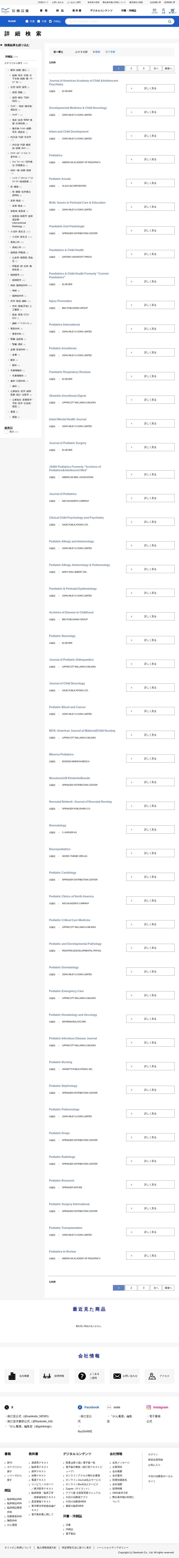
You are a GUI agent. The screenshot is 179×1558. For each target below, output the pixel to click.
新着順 (96, 51)
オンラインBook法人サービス (82, 1484)
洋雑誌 (57, 21)
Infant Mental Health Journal (67, 419)
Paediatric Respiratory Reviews (70, 372)
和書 (32, 21)
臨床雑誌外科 (14, 1503)
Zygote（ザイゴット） (78, 1488)
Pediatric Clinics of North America (71, 896)
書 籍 (44, 10)
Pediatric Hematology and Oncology (73, 1014)
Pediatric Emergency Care (66, 991)
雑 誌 (60, 10)
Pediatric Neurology (62, 635)
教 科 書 (77, 10)
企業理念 (117, 1467)
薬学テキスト (38, 1471)
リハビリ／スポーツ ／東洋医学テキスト (42, 1486)
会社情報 (154, 2)
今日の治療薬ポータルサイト (160, 1479)
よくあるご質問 (74, 2)
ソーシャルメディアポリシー (112, 1547)
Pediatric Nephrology (63, 1085)
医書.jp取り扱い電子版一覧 (80, 1462)
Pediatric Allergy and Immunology (71, 541)
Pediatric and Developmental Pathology (75, 943)
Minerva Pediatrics (61, 754)
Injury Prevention (60, 301)
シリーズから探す (14, 1477)
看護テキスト (38, 1480)
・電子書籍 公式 (153, 1419)
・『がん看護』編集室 (119, 1419)
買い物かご (172, 13)
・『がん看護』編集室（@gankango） (29, 1426)
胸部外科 (12, 1520)
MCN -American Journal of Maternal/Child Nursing (82, 730)
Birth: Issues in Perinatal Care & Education (77, 202)
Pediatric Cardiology (62, 872)
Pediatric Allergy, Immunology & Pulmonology (79, 564)
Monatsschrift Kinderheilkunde (69, 778)
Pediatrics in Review (62, 1251)
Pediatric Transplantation (65, 1227)
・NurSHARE (85, 1429)
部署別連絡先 (119, 1480)
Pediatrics (55, 155)
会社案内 (117, 1475)
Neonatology (57, 825)
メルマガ (154, 13)
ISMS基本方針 (120, 1493)
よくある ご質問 (94, 1376)
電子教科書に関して (42, 1514)
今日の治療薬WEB (76, 1501)
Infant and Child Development (68, 131)
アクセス (164, 1376)
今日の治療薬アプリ (77, 1497)
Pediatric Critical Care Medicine (69, 920)
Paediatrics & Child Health (66, 250)
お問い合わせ (58, 2)
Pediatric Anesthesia (62, 348)
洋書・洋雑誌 (128, 10)
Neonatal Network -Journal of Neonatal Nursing (80, 801)
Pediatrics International (64, 324)
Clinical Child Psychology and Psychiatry (76, 517)
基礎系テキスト (40, 1462)
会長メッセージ (121, 1462)
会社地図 (117, 1484)
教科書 (33, 1454)
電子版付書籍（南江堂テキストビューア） (84, 1469)
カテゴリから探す (14, 1469)
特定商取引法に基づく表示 (76, 1547)
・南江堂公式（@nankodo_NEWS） (28, 1416)
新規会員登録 (155, 1459)
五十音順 (110, 51)
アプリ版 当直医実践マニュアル (83, 1493)
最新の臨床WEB (74, 1506)
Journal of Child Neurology (67, 683)
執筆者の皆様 (93, 2)
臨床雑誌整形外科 (14, 1509)
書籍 (8, 1454)
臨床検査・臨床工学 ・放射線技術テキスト (43, 1495)
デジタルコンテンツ (101, 10)
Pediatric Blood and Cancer (67, 707)
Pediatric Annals (60, 178)
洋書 (44, 21)
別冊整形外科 (14, 1516)
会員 (163, 13)
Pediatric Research (61, 1180)
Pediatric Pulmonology (64, 1109)
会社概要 (24, 1376)
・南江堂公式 (85, 1419)
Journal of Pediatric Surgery (67, 443)
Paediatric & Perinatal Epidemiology (73, 588)
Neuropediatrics (59, 849)
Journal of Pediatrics (63, 493)
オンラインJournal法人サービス (83, 1480)
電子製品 (71, 1533)
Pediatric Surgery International (69, 1204)
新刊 (9, 1462)
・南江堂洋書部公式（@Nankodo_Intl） (30, 1421)
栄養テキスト (38, 1475)
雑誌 (8, 1490)
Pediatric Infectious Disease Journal (73, 1038)
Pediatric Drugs (59, 1133)
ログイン (153, 1454)
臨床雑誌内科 (14, 1499)
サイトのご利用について (18, 1547)
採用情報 (168, 2)
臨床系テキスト (40, 1467)
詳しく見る (150, 88)
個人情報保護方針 (46, 1547)
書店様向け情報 (136, 2)
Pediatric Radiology (62, 1156)
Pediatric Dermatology (64, 967)
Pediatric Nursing (60, 1062)
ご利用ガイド (43, 2)
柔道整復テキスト (41, 1501)
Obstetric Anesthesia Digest (67, 395)
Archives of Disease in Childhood (71, 612)
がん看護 (12, 1525)
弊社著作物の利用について (114, 2)
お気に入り (154, 1465)
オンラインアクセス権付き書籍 (83, 1475)
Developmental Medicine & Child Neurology (78, 107)
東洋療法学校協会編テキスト (43, 1508)
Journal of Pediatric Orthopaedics (71, 659)
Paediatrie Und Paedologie (66, 226)
